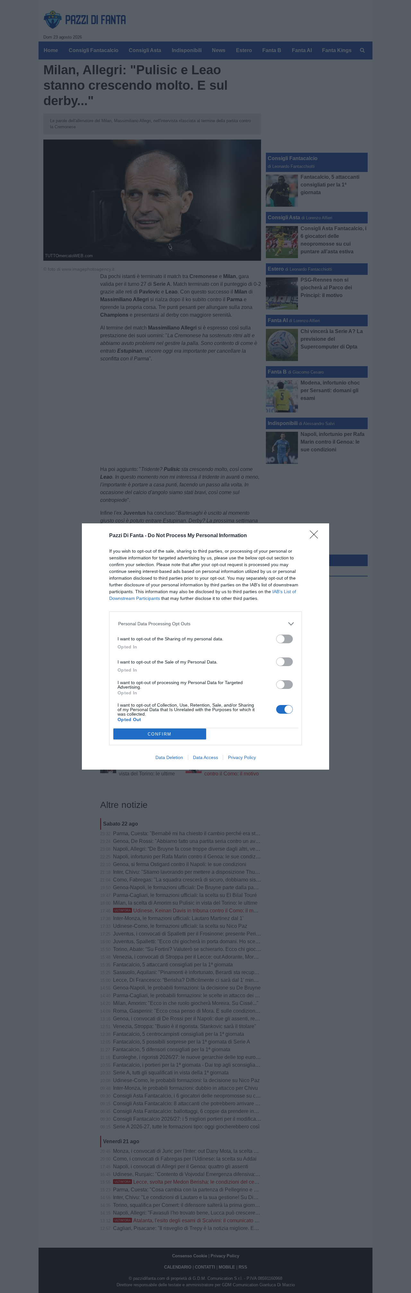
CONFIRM (159, 734)
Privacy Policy (242, 757)
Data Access (205, 757)
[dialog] (205, 646)
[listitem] (205, 623)
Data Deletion (169, 757)
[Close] (316, 536)
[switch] (284, 639)
